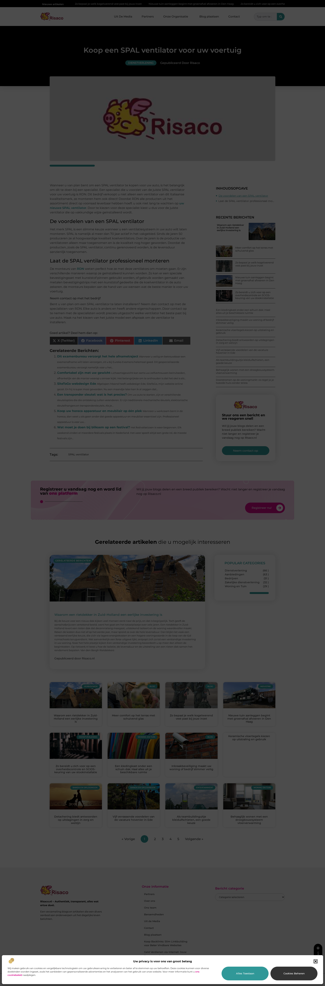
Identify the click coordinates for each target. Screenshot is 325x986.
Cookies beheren (294, 973)
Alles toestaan (245, 973)
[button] (315, 961)
